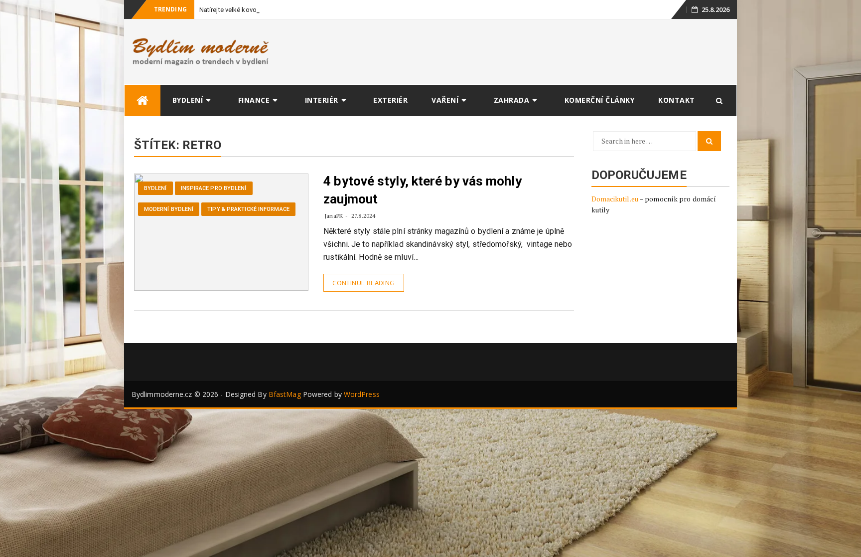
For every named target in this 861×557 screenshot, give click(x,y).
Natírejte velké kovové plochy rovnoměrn (258, 9)
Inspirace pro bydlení (214, 188)
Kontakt (676, 100)
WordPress (362, 394)
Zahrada (512, 100)
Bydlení (187, 100)
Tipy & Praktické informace (248, 209)
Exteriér (390, 100)
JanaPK (333, 215)
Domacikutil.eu (614, 198)
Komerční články (600, 100)
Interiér (321, 100)
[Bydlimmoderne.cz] (142, 100)
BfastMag (285, 394)
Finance (254, 100)
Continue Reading (363, 282)
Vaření (444, 100)
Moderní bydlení (169, 209)
